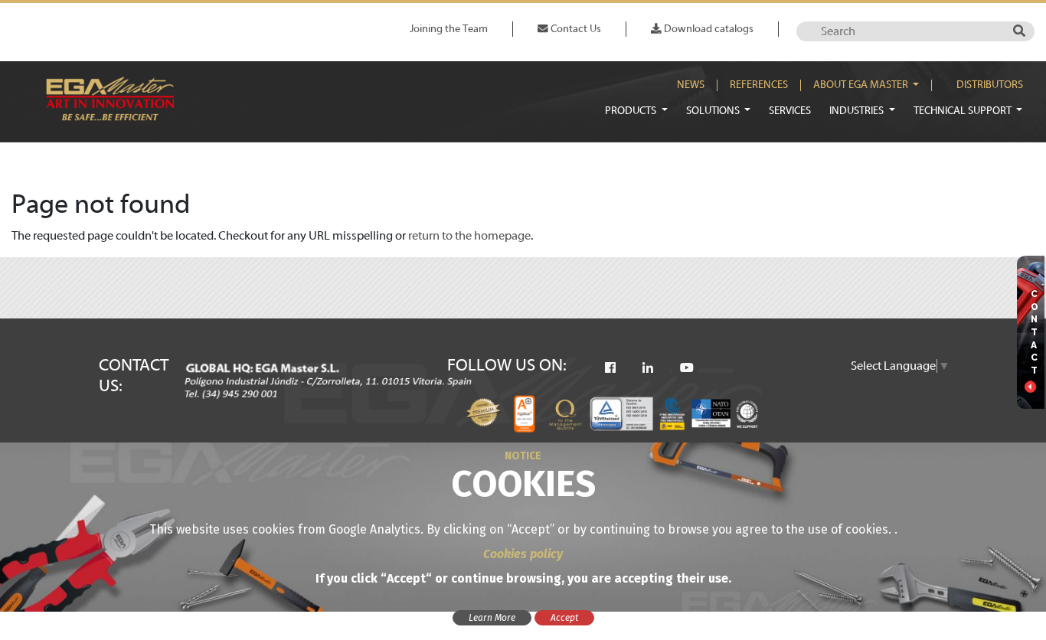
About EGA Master (861, 85)
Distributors (989, 85)
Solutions (714, 110)
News (690, 85)
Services (790, 110)
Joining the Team (449, 28)
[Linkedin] (647, 368)
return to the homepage (469, 236)
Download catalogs (707, 28)
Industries (857, 110)
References (759, 85)
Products (632, 110)
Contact (1034, 332)
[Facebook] (610, 368)
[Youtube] (687, 368)
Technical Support (964, 110)
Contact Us (574, 28)
